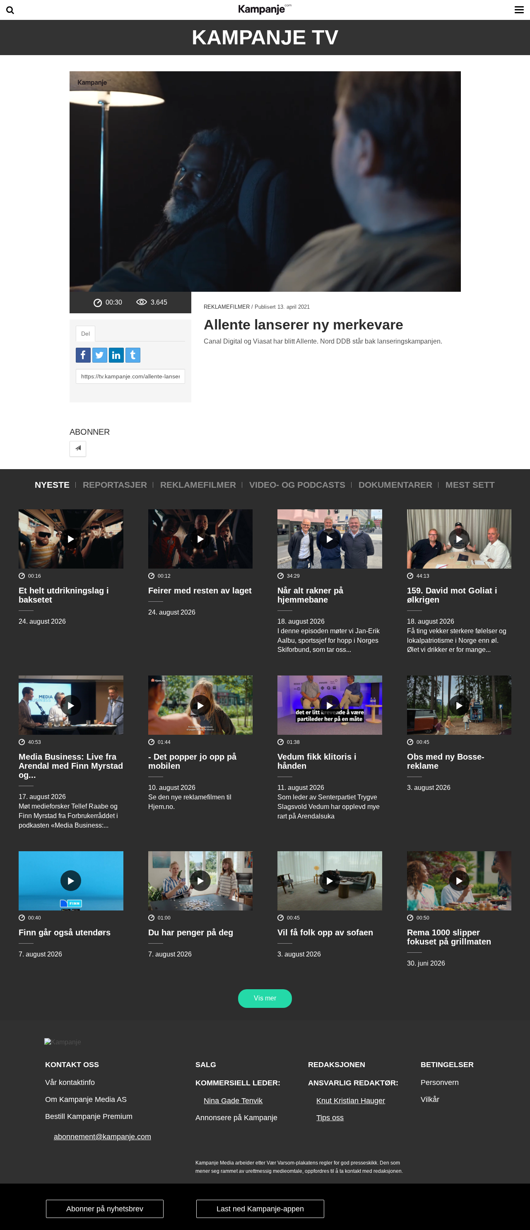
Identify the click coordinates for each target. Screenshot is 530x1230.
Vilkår (430, 1099)
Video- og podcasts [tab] (297, 484)
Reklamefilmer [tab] (198, 484)
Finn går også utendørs (65, 932)
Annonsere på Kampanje (236, 1118)
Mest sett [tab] (470, 484)
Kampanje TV (265, 37)
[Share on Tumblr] (132, 355)
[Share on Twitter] (99, 355)
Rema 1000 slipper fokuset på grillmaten (449, 937)
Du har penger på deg (190, 932)
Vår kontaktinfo (70, 1082)
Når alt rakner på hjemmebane (310, 595)
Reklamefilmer (227, 307)
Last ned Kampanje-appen (260, 1209)
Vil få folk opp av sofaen (325, 932)
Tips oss (330, 1118)
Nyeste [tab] (52, 484)
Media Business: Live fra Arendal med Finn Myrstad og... (71, 766)
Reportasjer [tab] (115, 484)
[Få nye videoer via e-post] (78, 448)
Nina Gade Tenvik (233, 1101)
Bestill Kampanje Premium (88, 1116)
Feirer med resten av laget (200, 590)
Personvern (440, 1082)
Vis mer (265, 998)
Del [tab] (85, 333)
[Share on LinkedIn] (116, 355)
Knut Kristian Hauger (350, 1101)
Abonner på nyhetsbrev (104, 1209)
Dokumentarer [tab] (395, 484)
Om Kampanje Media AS (86, 1099)
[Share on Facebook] (83, 355)
